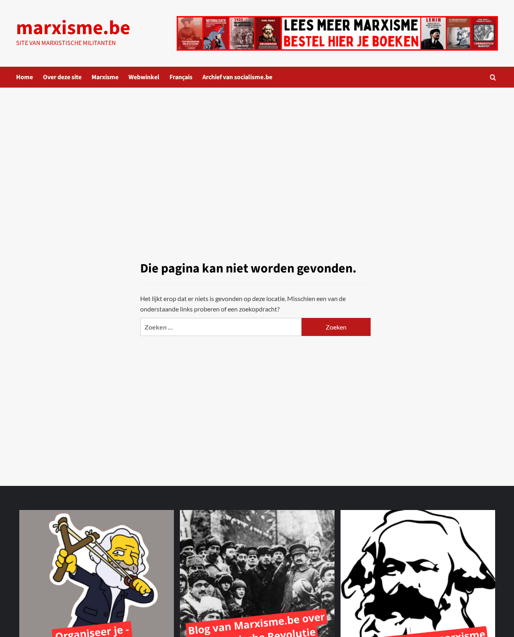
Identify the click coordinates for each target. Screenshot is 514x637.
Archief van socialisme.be (237, 77)
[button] (493, 77)
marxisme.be (73, 28)
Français (180, 77)
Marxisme (105, 77)
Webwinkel (143, 77)
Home (24, 77)
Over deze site (62, 77)
